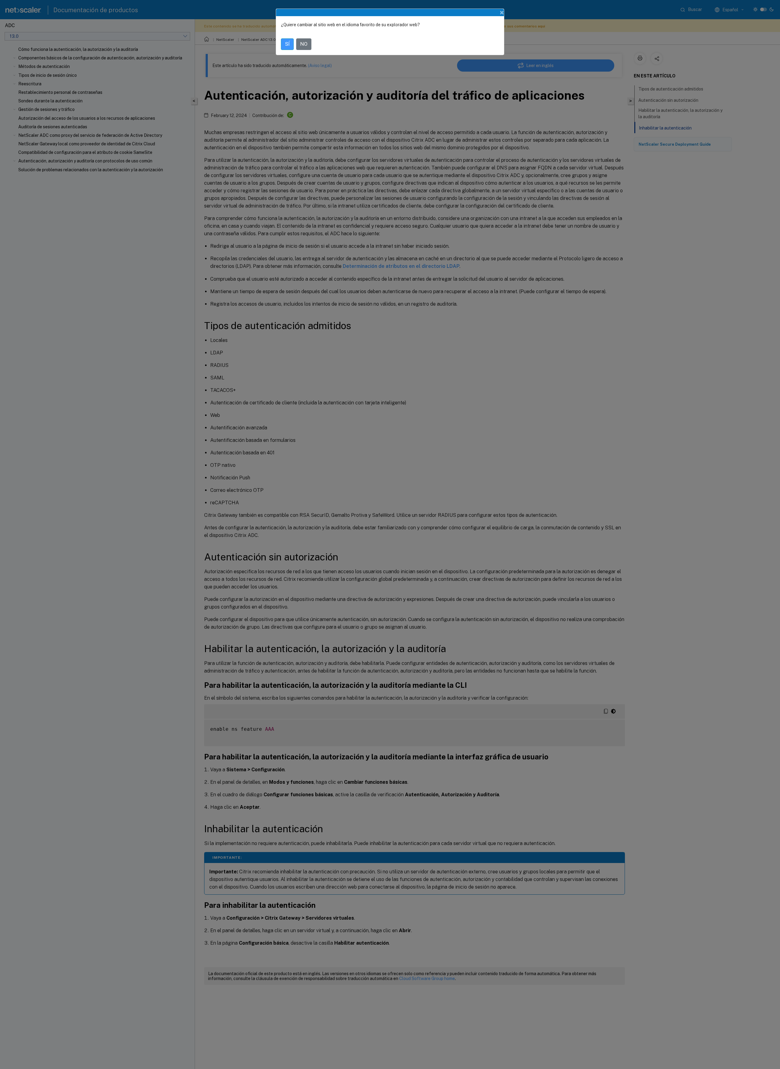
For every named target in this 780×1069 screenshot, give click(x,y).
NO (303, 44)
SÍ (287, 44)
